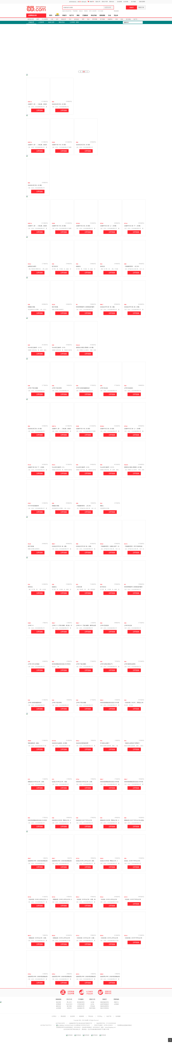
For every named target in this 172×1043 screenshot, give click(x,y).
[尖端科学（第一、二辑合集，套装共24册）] (38, 99)
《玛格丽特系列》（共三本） (132, 266)
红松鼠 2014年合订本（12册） (60, 781)
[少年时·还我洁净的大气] (110, 659)
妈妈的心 (78, 266)
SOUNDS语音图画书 (33, 505)
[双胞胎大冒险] (38, 301)
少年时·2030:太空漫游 (33, 664)
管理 (83, 19)
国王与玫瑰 (55, 307)
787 (115, 661)
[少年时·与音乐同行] (62, 383)
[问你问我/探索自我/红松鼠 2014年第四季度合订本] (38, 815)
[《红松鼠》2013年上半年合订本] (110, 894)
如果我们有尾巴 (32, 266)
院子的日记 (55, 266)
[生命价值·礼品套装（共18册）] (62, 738)
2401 (67, 935)
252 (43, 974)
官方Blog (99, 1016)
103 (115, 858)
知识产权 (109, 1016)
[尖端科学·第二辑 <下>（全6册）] (134, 220)
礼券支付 (69, 1008)
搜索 (144, 22)
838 (91, 935)
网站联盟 (63, 1016)
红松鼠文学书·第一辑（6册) (107, 307)
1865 (139, 896)
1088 (139, 385)
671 (115, 779)
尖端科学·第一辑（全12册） (59, 144)
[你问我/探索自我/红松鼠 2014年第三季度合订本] (62, 659)
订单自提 (92, 1006)
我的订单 (97, 1)
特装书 (57, 15)
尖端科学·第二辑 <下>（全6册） (132, 226)
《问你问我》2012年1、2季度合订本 (133, 702)
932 (140, 858)
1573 (115, 385)
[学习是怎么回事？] (110, 738)
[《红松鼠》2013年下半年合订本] (134, 894)
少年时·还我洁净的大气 (106, 664)
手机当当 (90, 1016)
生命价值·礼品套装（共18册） (60, 743)
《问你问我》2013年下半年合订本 (133, 938)
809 (67, 817)
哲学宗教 (94, 19)
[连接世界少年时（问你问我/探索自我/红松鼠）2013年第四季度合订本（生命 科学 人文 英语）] (86, 971)
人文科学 (41, 22)
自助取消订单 (80, 1006)
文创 (109, 15)
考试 (116, 19)
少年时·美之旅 (104, 388)
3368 (91, 263)
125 (67, 622)
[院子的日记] (62, 261)
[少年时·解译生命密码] (134, 659)
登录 (80, 1)
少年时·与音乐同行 (57, 388)
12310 (42, 101)
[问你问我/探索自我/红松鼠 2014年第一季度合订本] (110, 776)
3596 (67, 263)
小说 (52, 19)
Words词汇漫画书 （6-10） (59, 347)
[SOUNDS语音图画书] (38, 500)
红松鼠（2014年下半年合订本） (132, 861)
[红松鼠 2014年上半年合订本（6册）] (86, 855)
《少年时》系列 (74, 22)
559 (91, 779)
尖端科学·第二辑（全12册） (83, 226)
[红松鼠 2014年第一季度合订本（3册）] (110, 855)
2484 (67, 304)
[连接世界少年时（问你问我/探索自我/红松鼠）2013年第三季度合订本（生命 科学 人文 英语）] (62, 971)
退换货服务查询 (104, 1002)
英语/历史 (62, 22)
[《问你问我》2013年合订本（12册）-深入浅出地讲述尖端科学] (86, 932)
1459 (115, 543)
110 (115, 740)
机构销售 (81, 1016)
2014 (115, 935)
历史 (88, 19)
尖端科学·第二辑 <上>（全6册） (108, 226)
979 (91, 817)
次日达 (92, 1004)
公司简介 (54, 1016)
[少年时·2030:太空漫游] (38, 659)
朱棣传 (86, 11)
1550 (43, 740)
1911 (139, 661)
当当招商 (72, 1016)
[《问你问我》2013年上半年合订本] (110, 932)
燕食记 (81, 11)
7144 (91, 584)
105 (140, 740)
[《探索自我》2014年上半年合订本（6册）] (62, 894)
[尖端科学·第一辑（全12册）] (62, 139)
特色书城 (94, 15)
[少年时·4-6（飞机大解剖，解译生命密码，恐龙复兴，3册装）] (86, 620)
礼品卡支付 (69, 1004)
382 (67, 385)
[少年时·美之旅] (110, 383)
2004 (115, 896)
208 (67, 974)
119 (115, 974)
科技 (122, 19)
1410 (43, 503)
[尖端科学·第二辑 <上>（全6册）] (110, 220)
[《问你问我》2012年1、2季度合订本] (134, 697)
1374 (43, 263)
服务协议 (58, 1006)
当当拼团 (119, 1)
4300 (67, 101)
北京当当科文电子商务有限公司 (72, 1029)
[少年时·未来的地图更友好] (86, 383)
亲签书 (64, 15)
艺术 (70, 19)
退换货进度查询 (104, 1006)
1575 (139, 543)
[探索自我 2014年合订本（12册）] (38, 776)
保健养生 (110, 19)
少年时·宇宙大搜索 (33, 388)
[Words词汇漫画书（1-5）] (62, 462)
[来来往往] (110, 261)
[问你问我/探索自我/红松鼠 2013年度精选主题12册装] (110, 697)
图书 (50, 15)
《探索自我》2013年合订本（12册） (37, 938)
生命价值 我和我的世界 (82, 743)
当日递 (92, 1002)
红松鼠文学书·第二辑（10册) (131, 307)
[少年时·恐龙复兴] (134, 383)
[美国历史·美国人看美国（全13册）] (86, 342)
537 (67, 779)
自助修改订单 (80, 1008)
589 (91, 858)
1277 (43, 385)
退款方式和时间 (104, 1008)
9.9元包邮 (100, 11)
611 (43, 896)
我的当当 (111, 1)
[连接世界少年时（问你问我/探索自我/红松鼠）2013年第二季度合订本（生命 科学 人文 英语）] (38, 971)
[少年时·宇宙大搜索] (38, 383)
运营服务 (116, 1004)
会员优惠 (58, 1008)
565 (140, 779)
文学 (57, 19)
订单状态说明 (80, 1004)
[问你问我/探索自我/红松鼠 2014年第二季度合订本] (134, 776)
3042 (91, 223)
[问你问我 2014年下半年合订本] (86, 815)
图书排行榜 (31, 19)
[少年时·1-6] (38, 620)
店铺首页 (31, 22)
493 (67, 661)
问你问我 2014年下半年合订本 (84, 820)
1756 (91, 661)
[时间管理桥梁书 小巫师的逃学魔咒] (86, 301)
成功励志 (76, 19)
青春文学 (63, 19)
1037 (139, 700)
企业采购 (125, 1)
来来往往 (102, 266)
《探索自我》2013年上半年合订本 (61, 938)
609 (115, 817)
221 (91, 622)
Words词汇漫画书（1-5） (58, 467)
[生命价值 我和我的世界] (86, 738)
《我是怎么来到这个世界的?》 (132, 743)
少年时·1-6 (30, 625)
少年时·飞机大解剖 (81, 664)
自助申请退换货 (104, 1004)
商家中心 (116, 1002)
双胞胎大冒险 (31, 307)
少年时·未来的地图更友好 (83, 388)
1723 (139, 935)
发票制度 (58, 1004)
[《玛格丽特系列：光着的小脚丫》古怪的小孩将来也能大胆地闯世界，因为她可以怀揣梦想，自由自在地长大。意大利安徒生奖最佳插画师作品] (110, 541)
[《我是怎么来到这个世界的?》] (134, 738)
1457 (115, 503)
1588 (91, 304)
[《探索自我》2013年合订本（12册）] (38, 932)
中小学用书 (45, 19)
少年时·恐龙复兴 (128, 388)
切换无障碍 (142, 1)
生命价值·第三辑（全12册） (59, 104)
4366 (67, 345)
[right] (143, 49)
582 (140, 263)
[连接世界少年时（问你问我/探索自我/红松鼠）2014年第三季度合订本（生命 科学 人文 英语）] (38, 855)
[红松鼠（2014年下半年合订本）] (134, 855)
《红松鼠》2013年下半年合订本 (132, 899)
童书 (38, 19)
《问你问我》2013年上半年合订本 (109, 938)
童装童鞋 (102, 15)
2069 (115, 223)
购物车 (91, 1)
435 (115, 700)
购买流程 (58, 1002)
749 (43, 935)
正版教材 (85, 15)
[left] (28, 49)
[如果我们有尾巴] (38, 261)
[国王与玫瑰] (62, 301)
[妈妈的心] (86, 261)
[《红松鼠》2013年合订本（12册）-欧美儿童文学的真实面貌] (86, 894)
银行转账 (69, 1006)
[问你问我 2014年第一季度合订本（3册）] (62, 815)
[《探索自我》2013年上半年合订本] (62, 932)
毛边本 (116, 15)
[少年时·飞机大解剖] (86, 659)
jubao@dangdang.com (110, 1027)
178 (43, 622)
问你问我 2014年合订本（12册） (84, 781)
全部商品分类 (32, 15)
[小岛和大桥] (86, 581)
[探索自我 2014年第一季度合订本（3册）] (110, 815)
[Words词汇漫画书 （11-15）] (38, 342)
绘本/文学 (51, 22)
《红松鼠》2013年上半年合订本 (108, 899)
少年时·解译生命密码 (129, 664)
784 (91, 740)
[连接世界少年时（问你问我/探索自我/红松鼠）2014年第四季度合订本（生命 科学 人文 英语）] (62, 855)
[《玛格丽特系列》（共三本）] (134, 261)
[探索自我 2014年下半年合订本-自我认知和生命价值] (134, 815)
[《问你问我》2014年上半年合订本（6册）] (38, 894)
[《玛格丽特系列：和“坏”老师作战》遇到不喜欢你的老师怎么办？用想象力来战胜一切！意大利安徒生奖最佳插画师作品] (134, 541)
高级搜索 (116, 11)
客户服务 (133, 1)
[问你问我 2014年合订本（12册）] (86, 776)
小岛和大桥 (79, 587)
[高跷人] (110, 500)
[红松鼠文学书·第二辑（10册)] (134, 301)
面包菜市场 (68, 11)
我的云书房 (105, 1)
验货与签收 (92, 1008)
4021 (43, 345)
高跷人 (102, 505)
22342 (66, 142)
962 (140, 817)
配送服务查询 (80, 1002)
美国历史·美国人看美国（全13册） (85, 347)
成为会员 (84, 1)
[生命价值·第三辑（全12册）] (62, 99)
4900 (115, 304)
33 (67, 858)
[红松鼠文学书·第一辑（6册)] (110, 301)
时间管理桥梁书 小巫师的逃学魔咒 (85, 307)
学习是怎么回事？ (105, 743)
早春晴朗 (75, 11)
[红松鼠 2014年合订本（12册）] (62, 776)
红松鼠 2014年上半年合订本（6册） (85, 861)
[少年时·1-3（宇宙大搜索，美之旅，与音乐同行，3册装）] (62, 620)
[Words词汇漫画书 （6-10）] (62, 342)
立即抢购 (39, 110)
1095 (139, 223)
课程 (78, 15)
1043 (67, 740)
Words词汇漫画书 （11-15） (35, 347)
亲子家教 (102, 19)
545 (67, 896)
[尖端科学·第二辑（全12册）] (86, 220)
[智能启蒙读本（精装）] (38, 738)
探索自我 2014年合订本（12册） (36, 781)
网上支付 (69, 1002)
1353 (91, 385)
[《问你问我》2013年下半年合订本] (134, 932)
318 (91, 974)
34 (43, 858)
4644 (139, 304)
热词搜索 (118, 1016)
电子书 (71, 15)
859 (91, 896)
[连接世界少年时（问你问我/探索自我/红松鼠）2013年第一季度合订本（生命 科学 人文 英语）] (110, 971)
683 (43, 661)
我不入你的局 (92, 11)
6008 (43, 304)
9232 (67, 464)
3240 (115, 263)
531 (43, 779)
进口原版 (128, 19)
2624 (91, 345)
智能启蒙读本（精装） (34, 743)
